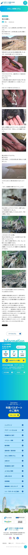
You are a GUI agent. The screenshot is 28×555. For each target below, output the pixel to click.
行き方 (18, 372)
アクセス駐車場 (22, 354)
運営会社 (4, 543)
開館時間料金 (6, 354)
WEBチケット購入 (14, 360)
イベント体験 (14, 354)
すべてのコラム (12, 333)
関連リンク (11, 543)
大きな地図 (6, 372)
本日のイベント (20, 347)
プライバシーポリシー (20, 543)
